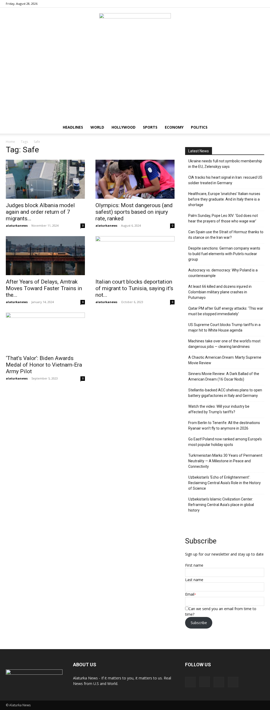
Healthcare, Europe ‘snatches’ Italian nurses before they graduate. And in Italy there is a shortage (224, 199)
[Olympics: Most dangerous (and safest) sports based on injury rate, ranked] (135, 179)
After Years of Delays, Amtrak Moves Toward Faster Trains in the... (44, 288)
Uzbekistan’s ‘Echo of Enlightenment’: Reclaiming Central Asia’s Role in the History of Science (224, 482)
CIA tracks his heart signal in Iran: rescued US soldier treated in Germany (225, 180)
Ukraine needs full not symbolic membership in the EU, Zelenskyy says (225, 164)
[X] (260, 3)
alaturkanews (17, 225)
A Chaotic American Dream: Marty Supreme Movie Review (224, 360)
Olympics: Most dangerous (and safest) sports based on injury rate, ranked (134, 212)
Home (10, 141)
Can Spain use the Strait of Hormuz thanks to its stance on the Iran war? (225, 235)
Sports (150, 127)
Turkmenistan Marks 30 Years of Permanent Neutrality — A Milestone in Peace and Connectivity (225, 461)
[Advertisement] (135, 81)
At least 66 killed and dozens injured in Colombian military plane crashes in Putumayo (220, 292)
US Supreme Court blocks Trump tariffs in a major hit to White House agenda (224, 327)
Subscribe (199, 622)
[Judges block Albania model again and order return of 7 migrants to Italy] (45, 179)
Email (189, 594)
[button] (258, 127)
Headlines (73, 127)
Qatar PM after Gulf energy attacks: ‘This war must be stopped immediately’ (225, 311)
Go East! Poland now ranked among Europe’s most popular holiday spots (225, 442)
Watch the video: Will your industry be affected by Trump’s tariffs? (218, 409)
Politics (199, 127)
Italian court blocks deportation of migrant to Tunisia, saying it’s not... (134, 288)
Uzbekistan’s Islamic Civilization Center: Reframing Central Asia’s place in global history (221, 504)
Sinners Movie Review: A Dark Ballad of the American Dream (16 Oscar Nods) (223, 376)
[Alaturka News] (135, 25)
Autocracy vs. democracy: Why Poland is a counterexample (223, 273)
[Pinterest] (251, 3)
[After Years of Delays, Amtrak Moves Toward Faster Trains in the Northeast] (45, 255)
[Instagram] (243, 3)
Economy (174, 127)
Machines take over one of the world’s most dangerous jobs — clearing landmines (224, 344)
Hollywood (124, 127)
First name (194, 565)
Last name (194, 579)
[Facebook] (234, 3)
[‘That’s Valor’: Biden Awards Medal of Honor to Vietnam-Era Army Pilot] (45, 332)
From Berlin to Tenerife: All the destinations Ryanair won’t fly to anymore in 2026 (224, 425)
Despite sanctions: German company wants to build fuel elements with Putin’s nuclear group (224, 253)
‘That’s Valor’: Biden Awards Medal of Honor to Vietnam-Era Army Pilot (44, 365)
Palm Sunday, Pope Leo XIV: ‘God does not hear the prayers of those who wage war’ (223, 218)
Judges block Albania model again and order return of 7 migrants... (40, 212)
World (97, 127)
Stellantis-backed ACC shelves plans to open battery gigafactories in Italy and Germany (225, 393)
